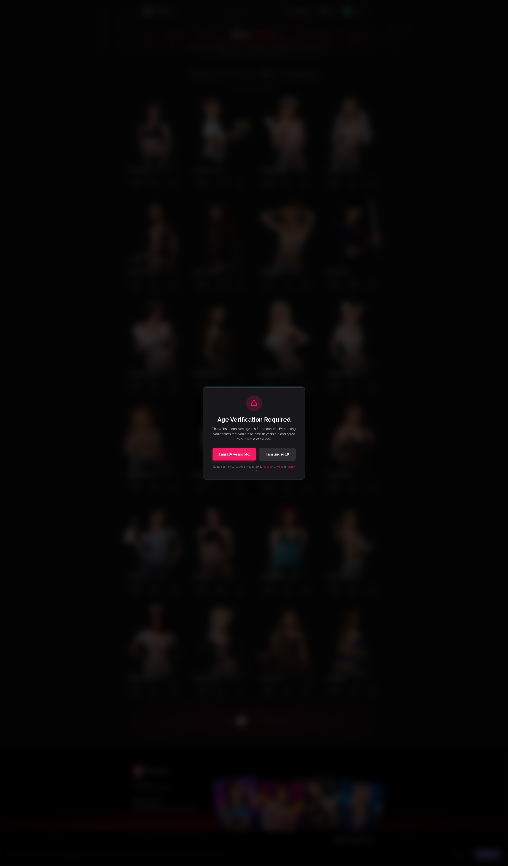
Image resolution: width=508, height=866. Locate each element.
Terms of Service (273, 466)
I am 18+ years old (234, 454)
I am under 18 (277, 454)
